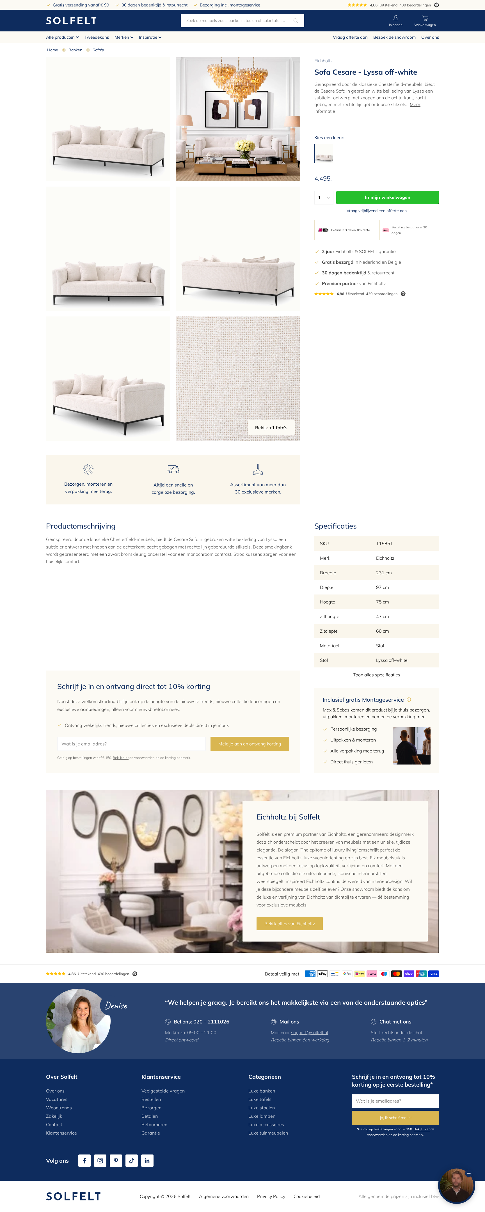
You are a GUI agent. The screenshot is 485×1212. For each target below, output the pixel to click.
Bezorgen (151, 1107)
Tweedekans (96, 37)
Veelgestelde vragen (163, 1091)
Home (52, 49)
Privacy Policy (271, 1196)
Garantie (150, 1133)
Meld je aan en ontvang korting (249, 744)
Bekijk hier (121, 758)
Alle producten (60, 37)
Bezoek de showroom (394, 37)
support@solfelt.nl (309, 1032)
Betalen (149, 1116)
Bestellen (151, 1099)
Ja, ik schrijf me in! (395, 1117)
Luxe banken (261, 1091)
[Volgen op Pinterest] (116, 1160)
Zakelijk (54, 1116)
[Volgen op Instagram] (100, 1160)
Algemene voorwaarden (224, 1196)
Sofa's (98, 49)
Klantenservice (61, 1133)
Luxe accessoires (266, 1124)
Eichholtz (323, 60)
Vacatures (56, 1099)
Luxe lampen (261, 1116)
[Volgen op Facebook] (84, 1160)
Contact (54, 1124)
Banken (75, 49)
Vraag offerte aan (350, 37)
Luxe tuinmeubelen (268, 1133)
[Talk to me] (456, 1185)
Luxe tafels (259, 1099)
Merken (122, 37)
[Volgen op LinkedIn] (147, 1160)
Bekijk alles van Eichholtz (289, 923)
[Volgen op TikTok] (131, 1160)
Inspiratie (148, 37)
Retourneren (154, 1124)
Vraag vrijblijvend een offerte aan (377, 210)
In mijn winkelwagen (387, 197)
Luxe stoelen (261, 1107)
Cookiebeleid (307, 1196)
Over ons (430, 37)
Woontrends (59, 1107)
